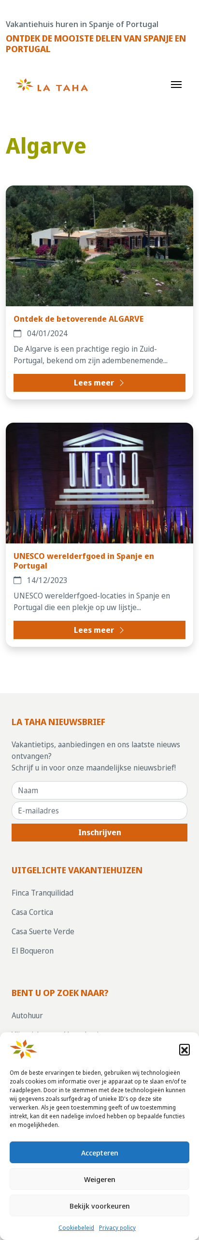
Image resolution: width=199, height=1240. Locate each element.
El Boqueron (33, 950)
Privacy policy (117, 1228)
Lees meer (95, 382)
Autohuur (27, 1015)
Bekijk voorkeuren (100, 1206)
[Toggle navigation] (176, 83)
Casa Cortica (32, 912)
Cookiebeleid (76, 1228)
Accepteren (99, 1152)
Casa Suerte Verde (43, 931)
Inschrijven (99, 832)
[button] (184, 1049)
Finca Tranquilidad (42, 892)
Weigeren (99, 1179)
